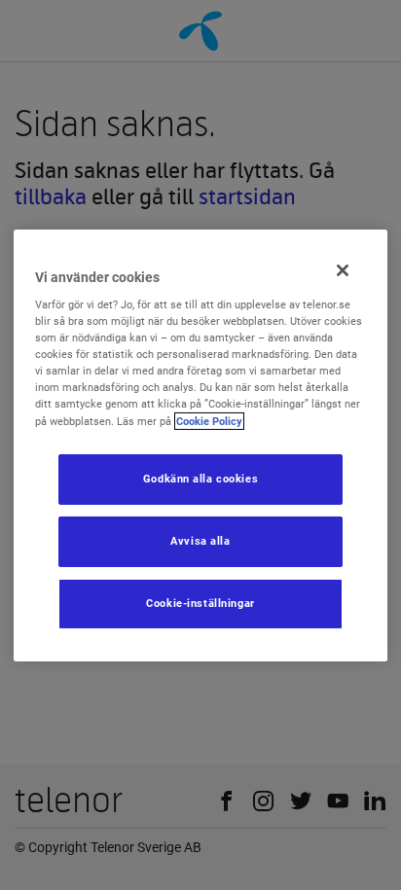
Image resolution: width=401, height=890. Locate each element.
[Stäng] (342, 269)
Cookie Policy (209, 420)
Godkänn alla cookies (200, 478)
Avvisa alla (200, 541)
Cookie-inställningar (200, 603)
